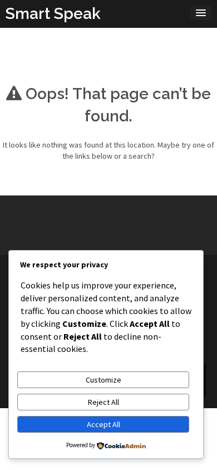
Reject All (103, 402)
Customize (103, 380)
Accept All (103, 424)
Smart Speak (53, 13)
